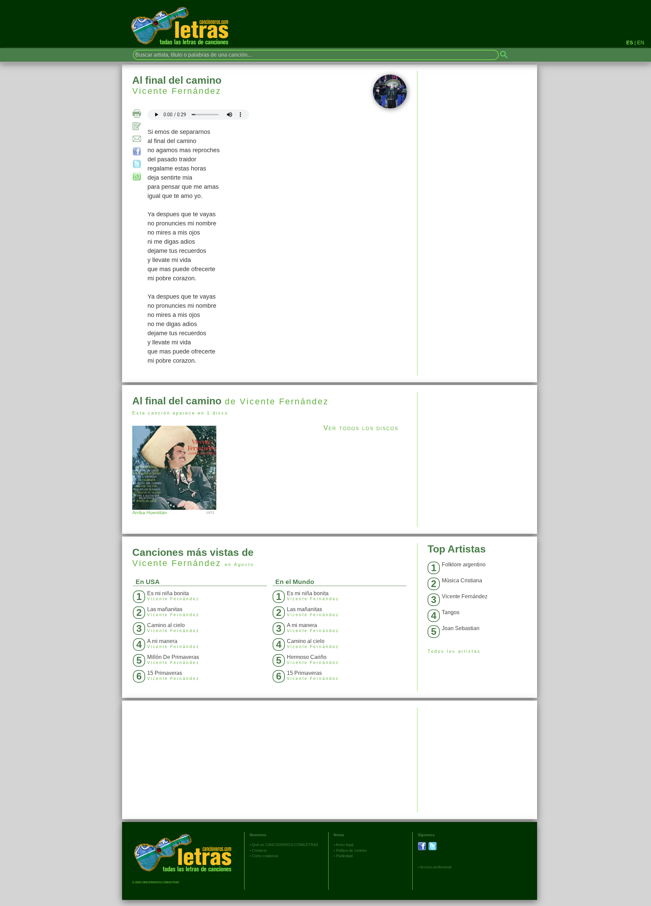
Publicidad (344, 856)
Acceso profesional (435, 867)
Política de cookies (351, 850)
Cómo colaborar (265, 856)
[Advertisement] (477, 439)
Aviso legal (344, 845)
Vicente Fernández (176, 91)
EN (640, 42)
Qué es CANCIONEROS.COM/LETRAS (285, 845)
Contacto (259, 850)
